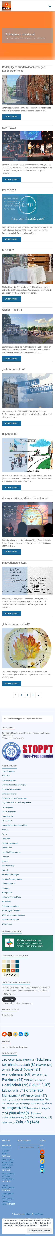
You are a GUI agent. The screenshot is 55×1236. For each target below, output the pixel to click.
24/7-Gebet (11, 82)
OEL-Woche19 (10, 1103)
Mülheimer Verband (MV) (11, 897)
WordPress (38, 1214)
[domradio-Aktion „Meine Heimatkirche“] (40, 519)
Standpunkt (17, 378)
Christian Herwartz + (9, 794)
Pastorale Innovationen (10, 906)
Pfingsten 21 (37, 1104)
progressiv (18, 206)
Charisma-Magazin (9, 780)
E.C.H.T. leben (7, 821)
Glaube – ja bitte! (12, 309)
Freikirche (8, 86)
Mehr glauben (7, 893)
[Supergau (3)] (40, 455)
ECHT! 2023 (9, 127)
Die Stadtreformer (8, 812)
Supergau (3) (9, 434)
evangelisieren (12, 84)
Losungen (5, 888)
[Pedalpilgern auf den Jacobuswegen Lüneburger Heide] (40, 90)
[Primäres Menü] (50, 6)
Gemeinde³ (6, 839)
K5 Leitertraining (8, 866)
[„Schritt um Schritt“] (40, 390)
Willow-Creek (8, 1123)
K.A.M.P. (5, 861)
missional (8, 89)
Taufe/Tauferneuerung (15, 1117)
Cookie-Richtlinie (42, 1225)
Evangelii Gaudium (14, 445)
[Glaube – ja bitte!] (40, 329)
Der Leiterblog (7, 807)
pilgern (17, 89)
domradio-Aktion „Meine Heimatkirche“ (25, 498)
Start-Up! (37, 1114)
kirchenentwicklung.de (10, 875)
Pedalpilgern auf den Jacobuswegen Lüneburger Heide (8, 1199)
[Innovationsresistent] (40, 581)
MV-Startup (6, 902)
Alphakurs (11, 261)
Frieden (41, 1080)
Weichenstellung (41, 1117)
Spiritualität (9, 91)
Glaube (17, 86)
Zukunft (19, 91)
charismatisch (13, 202)
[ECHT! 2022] (40, 209)
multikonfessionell (28, 1100)
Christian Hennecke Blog (11, 789)
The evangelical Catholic (11, 911)
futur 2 (4, 834)
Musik (43, 1099)
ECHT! (9, 139)
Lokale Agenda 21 (8, 884)
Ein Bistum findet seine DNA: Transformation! (8, 1176)
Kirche (17, 204)
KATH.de (5, 870)
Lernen (15, 79)
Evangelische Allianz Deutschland (14, 825)
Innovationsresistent (14, 562)
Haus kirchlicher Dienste (11, 852)
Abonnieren (9, 999)
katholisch (9, 270)
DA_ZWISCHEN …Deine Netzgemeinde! (17, 803)
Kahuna (28, 1214)
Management (19, 581)
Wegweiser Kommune (10, 920)
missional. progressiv (10, 1100)
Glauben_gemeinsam (10, 843)
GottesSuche (7, 848)
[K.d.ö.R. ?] (40, 269)
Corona (10, 510)
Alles (8, 79)
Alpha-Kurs (6, 776)
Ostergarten (24, 1104)
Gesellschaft (10, 268)
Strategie (16, 258)
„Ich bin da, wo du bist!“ (16, 624)
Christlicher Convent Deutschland (14, 798)
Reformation (34, 1108)
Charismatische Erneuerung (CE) (14, 785)
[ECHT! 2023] (40, 146)
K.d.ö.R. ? (8, 250)
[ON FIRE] (6, 6)
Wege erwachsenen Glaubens (13, 915)
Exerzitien (39, 1074)
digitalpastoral (7, 816)
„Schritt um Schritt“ (13, 369)
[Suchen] (5, 719)
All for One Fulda (8, 771)
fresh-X (5, 830)
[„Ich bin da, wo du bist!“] (40, 648)
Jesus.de (5, 857)
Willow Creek (7, 924)
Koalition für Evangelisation (12, 879)
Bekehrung (11, 383)
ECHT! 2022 (9, 190)
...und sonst (11, 318)
